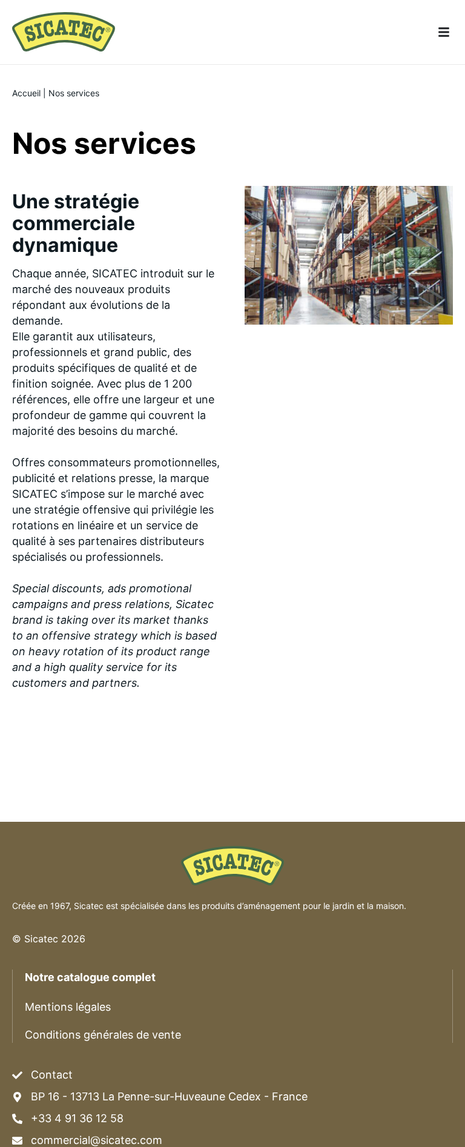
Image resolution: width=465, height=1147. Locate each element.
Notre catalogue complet (90, 977)
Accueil (26, 93)
